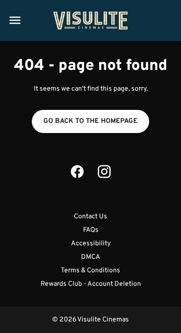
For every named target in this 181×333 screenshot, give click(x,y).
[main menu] (15, 20)
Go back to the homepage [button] (90, 121)
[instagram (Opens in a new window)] (104, 171)
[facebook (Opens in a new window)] (77, 171)
